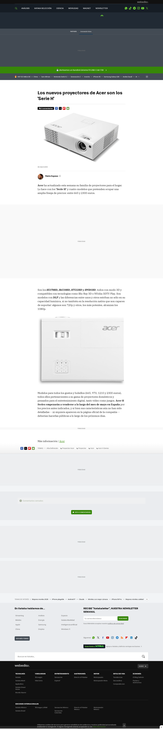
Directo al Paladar (80, 677)
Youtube (142, 8)
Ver (83, 512)
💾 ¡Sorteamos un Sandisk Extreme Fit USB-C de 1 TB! (80, 70)
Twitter (146, 8)
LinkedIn (131, 637)
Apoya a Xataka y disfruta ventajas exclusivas (123, 646)
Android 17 (72, 599)
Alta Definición (52, 448)
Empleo (41, 629)
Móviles (18, 620)
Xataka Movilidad (68, 620)
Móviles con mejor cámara (98, 599)
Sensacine (58, 677)
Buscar (143, 656)
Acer (62, 441)
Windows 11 (65, 629)
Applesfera (19, 684)
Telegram (134, 8)
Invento (87, 76)
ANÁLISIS (25, 8)
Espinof (57, 680)
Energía (41, 620)
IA (136, 76)
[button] (53, 175)
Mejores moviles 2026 (40, 599)
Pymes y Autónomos (137, 681)
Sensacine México (61, 707)
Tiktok (130, 8)
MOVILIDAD (73, 8)
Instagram (138, 8)
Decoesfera (117, 680)
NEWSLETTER (102, 8)
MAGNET (87, 8)
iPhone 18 (96, 76)
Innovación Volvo (85, 31)
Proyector (82, 448)
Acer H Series (103, 448)
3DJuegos (38, 677)
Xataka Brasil (20, 711)
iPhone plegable (58, 599)
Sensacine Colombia (58, 712)
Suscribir (123, 618)
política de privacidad (116, 623)
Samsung (42, 624)
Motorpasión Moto (101, 680)
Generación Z (76, 76)
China (36, 76)
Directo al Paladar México (80, 708)
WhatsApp (126, 8)
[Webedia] (142, 1)
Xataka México (20, 707)
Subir (141, 666)
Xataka (18, 677)
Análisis (41, 615)
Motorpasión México (98, 708)
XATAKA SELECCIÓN (43, 8)
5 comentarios (47, 108)
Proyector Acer (68, 448)
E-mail (67, 108)
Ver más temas (22, 638)
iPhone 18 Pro (117, 599)
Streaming (19, 615)
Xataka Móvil (20, 680)
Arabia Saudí (127, 76)
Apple (17, 624)
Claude (82, 599)
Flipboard (64, 108)
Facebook (56, 108)
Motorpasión (98, 677)
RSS (122, 637)
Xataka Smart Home (20, 688)
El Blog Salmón (138, 677)
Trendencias (117, 677)
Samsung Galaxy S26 (111, 76)
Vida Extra (38, 680)
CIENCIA (60, 8)
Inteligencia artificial (69, 624)
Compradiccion (119, 684)
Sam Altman (45, 76)
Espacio (64, 615)
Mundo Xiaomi (20, 692)
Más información (99, 726)
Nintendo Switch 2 (60, 76)
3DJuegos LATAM (41, 707)
